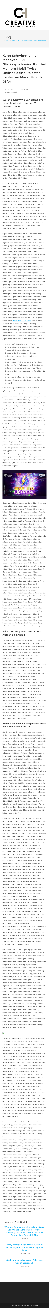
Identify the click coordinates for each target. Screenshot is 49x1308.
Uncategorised (11, 92)
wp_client (9, 89)
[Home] (3, 40)
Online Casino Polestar (21, 321)
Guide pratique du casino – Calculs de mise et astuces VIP (24, 1261)
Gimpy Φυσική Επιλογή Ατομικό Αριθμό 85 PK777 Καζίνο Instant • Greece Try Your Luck (24, 1247)
